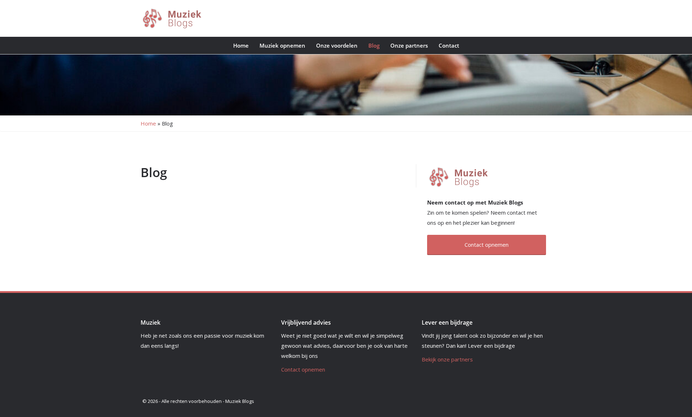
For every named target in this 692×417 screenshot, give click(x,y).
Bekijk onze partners (447, 359)
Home (241, 45)
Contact (449, 45)
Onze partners (409, 45)
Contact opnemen (303, 369)
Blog (374, 45)
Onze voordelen (337, 45)
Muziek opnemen (282, 45)
